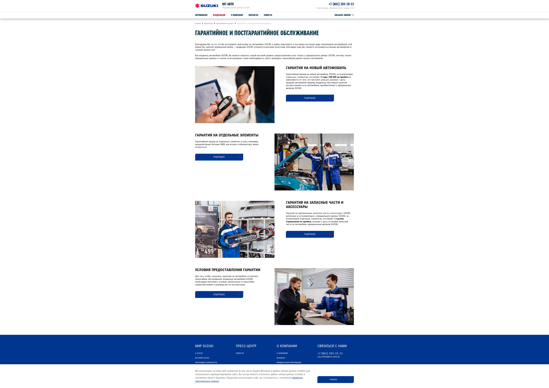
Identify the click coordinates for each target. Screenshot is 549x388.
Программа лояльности (206, 362)
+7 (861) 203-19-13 (341, 4)
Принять (333, 379)
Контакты (253, 15)
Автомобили (201, 15)
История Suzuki (202, 358)
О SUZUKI (199, 353)
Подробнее (219, 157)
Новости (268, 15)
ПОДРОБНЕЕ (310, 98)
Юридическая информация (289, 362)
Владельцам (219, 15)
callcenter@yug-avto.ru (328, 357)
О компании (237, 15)
